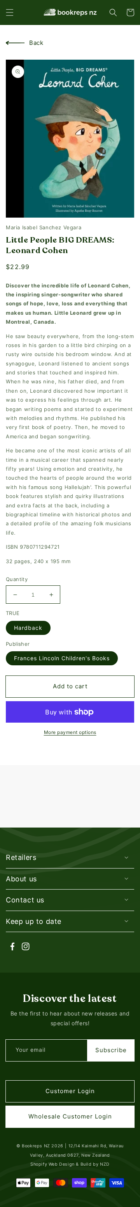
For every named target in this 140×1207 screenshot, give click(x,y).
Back (36, 42)
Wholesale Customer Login (70, 1116)
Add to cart (70, 686)
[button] (9, 12)
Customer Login (70, 1091)
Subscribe (111, 1050)
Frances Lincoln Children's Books (62, 658)
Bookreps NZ (36, 1146)
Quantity (17, 579)
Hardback (28, 627)
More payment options (70, 732)
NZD (105, 1164)
